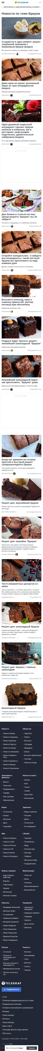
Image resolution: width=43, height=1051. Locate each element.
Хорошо (32, 1048)
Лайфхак (27, 856)
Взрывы (6, 881)
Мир (3, 833)
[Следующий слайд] (41, 7)
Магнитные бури (30, 860)
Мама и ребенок (30, 812)
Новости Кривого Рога (9, 756)
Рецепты (26, 947)
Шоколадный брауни (13, 708)
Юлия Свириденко (10, 940)
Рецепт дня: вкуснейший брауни (20, 503)
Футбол (27, 780)
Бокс (26, 783)
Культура (27, 853)
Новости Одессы (9, 744)
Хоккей (27, 791)
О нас (5, 997)
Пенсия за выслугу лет (10, 973)
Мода (26, 845)
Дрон (5, 823)
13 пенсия (7, 952)
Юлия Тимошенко (10, 933)
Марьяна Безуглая (10, 936)
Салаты (27, 966)
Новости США (8, 842)
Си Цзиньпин (8, 914)
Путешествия (29, 849)
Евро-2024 (28, 794)
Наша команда (8, 1022)
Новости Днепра (9, 741)
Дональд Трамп (9, 911)
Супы (26, 959)
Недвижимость (9, 789)
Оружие (6, 888)
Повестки (28, 875)
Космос (6, 815)
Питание (27, 815)
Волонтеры (7, 892)
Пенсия (5, 947)
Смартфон (7, 826)
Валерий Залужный (10, 922)
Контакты (6, 1019)
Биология (7, 819)
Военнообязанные (31, 886)
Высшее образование (32, 755)
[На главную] (21, 2)
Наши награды (8, 1015)
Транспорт (7, 785)
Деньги (6, 782)
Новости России (9, 845)
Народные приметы (32, 913)
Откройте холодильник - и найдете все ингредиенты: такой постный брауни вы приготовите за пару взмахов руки (21, 259)
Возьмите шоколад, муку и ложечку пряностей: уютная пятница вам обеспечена (17, 302)
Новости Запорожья (11, 752)
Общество (27, 729)
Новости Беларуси (10, 856)
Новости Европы (9, 838)
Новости (5, 729)
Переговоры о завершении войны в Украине (21, 7)
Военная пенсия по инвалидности (10, 964)
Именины (28, 927)
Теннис (27, 787)
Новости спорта (29, 775)
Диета (26, 819)
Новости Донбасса (10, 761)
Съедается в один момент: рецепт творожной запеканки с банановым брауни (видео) (21, 44)
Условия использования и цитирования (18, 1008)
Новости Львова (9, 748)
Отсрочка (28, 883)
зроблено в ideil (7, 1044)
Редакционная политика (12, 1004)
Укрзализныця (8, 800)
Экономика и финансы (7, 776)
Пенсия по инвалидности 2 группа (9, 957)
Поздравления (30, 864)
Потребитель (29, 842)
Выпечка (27, 952)
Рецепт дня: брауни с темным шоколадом (18, 668)
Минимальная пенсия (11, 969)
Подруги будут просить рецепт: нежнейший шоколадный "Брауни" (21, 342)
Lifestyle (26, 833)
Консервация (29, 955)
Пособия (27, 759)
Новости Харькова (10, 737)
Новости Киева (9, 733)
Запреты (27, 920)
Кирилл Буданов (9, 925)
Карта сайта (7, 1026)
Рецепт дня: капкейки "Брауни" (19, 541)
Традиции (28, 916)
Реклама (6, 1011)
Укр (40, 2)
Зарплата (28, 733)
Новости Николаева (11, 768)
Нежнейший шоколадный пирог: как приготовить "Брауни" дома (20, 381)
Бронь (26, 879)
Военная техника (9, 895)
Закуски (27, 970)
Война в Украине (9, 871)
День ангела (29, 924)
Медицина (28, 748)
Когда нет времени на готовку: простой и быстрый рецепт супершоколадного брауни (19, 462)
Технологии (7, 812)
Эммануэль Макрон (10, 918)
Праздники (27, 903)
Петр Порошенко (9, 929)
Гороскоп (27, 838)
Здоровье (27, 807)
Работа (27, 737)
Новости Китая (9, 853)
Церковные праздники (28, 908)
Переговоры (8, 885)
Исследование (30, 826)
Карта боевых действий (8, 876)
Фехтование (29, 798)
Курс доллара (8, 796)
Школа (26, 752)
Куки (20, 1048)
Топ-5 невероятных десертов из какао (20, 585)
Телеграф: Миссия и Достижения (15, 1030)
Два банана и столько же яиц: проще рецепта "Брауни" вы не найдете (19, 217)
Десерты (27, 963)
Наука (4, 807)
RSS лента (7, 1033)
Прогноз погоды (30, 762)
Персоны (5, 903)
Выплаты (28, 741)
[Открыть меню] (3, 2)
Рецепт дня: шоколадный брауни (20, 626)
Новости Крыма (9, 764)
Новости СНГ (8, 849)
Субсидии (28, 744)
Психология (29, 823)
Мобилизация (28, 871)
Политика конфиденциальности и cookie (18, 1000)
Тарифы (6, 793)
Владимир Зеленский (11, 907)
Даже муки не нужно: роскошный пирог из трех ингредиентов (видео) (20, 85)
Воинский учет (29, 890)
